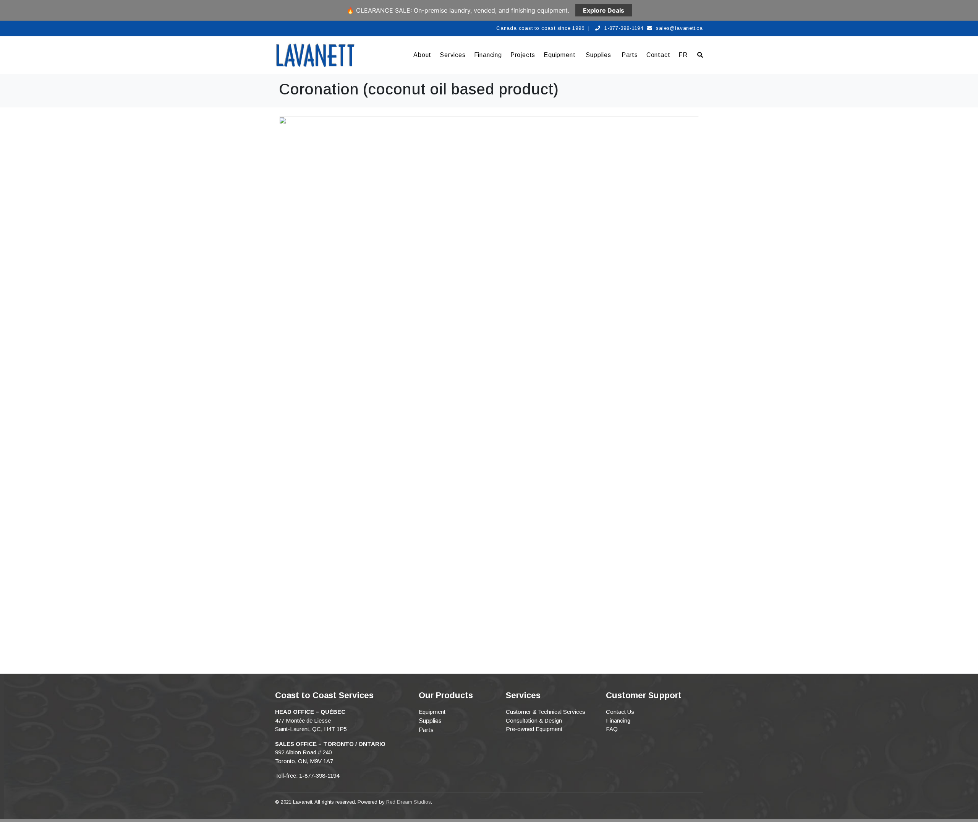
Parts (630, 55)
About (422, 55)
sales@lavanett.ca (679, 28)
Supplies (598, 55)
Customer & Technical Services (545, 711)
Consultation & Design (534, 720)
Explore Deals (603, 10)
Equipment (559, 55)
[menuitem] (683, 55)
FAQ (612, 729)
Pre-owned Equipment (534, 729)
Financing (488, 55)
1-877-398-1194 (623, 28)
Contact (658, 55)
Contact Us (620, 711)
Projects (522, 55)
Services (452, 55)
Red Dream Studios (408, 802)
